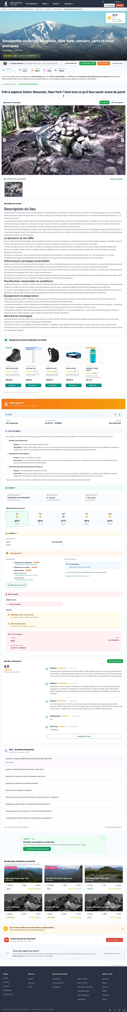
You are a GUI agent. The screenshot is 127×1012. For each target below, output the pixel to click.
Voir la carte (118, 63)
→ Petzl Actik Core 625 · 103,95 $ (24, 580)
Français (117, 2)
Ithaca (104, 999)
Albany (104, 983)
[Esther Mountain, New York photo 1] (13, 189)
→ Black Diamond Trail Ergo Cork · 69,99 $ (26, 575)
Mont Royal (81, 999)
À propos (68, 4)
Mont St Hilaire (82, 979)
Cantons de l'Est (58, 983)
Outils (55, 4)
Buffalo (104, 991)
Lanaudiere (56, 987)
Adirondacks (57, 9)
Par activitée (13, 9)
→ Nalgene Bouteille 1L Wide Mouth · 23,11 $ (77, 576)
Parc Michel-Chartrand (85, 987)
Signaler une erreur (113, 953)
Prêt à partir (105, 63)
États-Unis (39, 9)
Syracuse (105, 987)
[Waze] (119, 414)
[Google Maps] (115, 414)
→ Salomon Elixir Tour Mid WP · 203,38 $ (26, 564)
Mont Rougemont (83, 995)
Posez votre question (114, 827)
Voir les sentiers (113, 940)
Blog (45, 4)
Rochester (105, 995)
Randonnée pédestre (26, 9)
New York (48, 9)
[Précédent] (4, 140)
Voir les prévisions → (118, 21)
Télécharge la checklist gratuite (38, 849)
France (30, 987)
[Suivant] (122, 140)
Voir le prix (12, 385)
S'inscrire (120, 5)
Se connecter (109, 5)
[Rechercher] (110, 1)
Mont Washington (83, 991)
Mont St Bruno (82, 983)
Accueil (4, 9)
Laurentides (57, 979)
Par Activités (31, 4)
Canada (30, 979)
